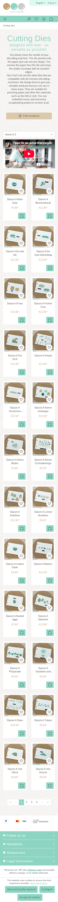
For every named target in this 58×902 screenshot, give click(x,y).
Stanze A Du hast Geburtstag (43, 253)
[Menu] (5, 19)
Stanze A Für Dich (15, 357)
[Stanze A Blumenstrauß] (43, 184)
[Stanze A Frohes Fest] (43, 289)
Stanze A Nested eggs (15, 618)
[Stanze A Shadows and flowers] (43, 653)
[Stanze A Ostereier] (43, 601)
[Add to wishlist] (21, 191)
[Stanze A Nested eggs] (15, 601)
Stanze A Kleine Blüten (15, 461)
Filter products (31, 116)
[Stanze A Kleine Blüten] (15, 445)
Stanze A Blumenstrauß (43, 201)
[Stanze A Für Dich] (15, 341)
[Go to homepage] (14, 8)
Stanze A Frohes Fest (43, 305)
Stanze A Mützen (43, 564)
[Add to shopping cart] (22, 216)
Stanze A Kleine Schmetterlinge (43, 461)
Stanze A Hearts (43, 355)
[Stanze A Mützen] (43, 549)
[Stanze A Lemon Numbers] (43, 497)
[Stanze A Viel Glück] (15, 754)
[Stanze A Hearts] (43, 341)
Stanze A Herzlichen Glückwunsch (14, 409)
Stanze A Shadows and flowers (43, 670)
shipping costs (35, 870)
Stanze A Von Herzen (43, 771)
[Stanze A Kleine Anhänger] (43, 393)
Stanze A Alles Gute (15, 201)
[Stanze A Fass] (15, 289)
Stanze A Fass (15, 303)
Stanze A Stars (15, 720)
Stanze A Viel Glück (15, 771)
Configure (47, 889)
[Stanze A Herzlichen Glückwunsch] (15, 393)
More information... (39, 883)
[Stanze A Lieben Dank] (15, 549)
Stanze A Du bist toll (15, 253)
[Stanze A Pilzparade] (15, 653)
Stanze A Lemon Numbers (43, 514)
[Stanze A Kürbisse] (15, 497)
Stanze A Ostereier (43, 618)
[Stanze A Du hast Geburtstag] (43, 237)
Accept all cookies (29, 897)
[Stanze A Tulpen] (43, 705)
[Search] (29, 19)
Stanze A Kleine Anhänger (43, 409)
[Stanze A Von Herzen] (43, 754)
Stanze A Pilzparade (15, 670)
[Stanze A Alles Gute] (15, 184)
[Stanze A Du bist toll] (15, 237)
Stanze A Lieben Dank (15, 566)
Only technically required (21, 889)
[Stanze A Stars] (15, 705)
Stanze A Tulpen (43, 720)
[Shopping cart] (51, 19)
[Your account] (43, 19)
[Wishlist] (36, 19)
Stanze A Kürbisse (15, 514)
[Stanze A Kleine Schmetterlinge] (43, 445)
